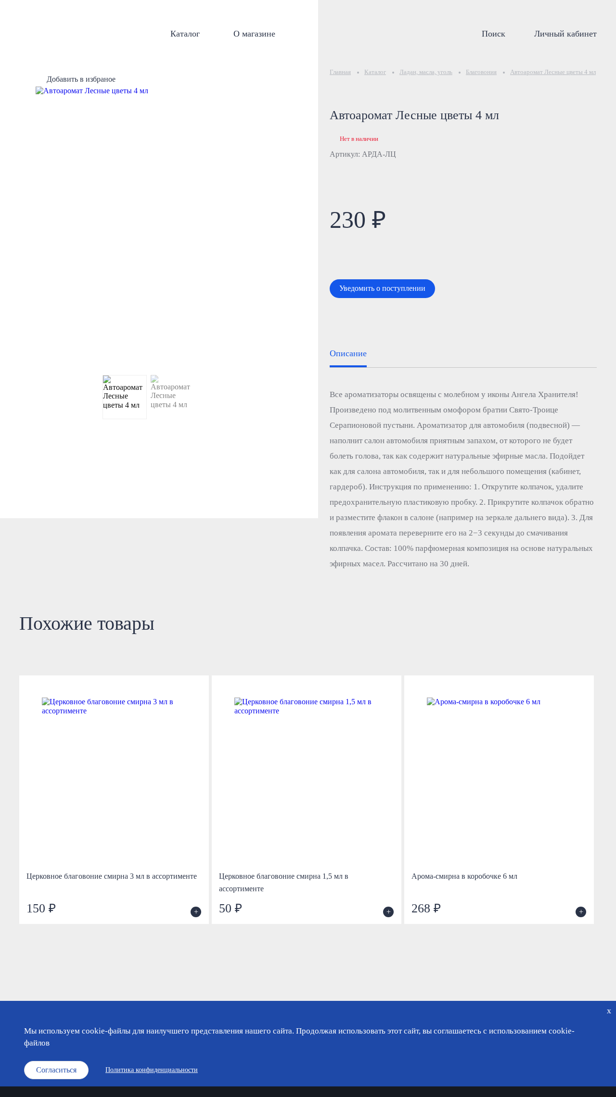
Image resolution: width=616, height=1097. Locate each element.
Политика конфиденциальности (151, 1069)
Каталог (185, 33)
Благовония (481, 71)
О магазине (254, 33)
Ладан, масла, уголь (425, 71)
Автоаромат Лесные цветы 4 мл (553, 71)
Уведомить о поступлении (382, 288)
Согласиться (56, 1070)
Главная (340, 71)
